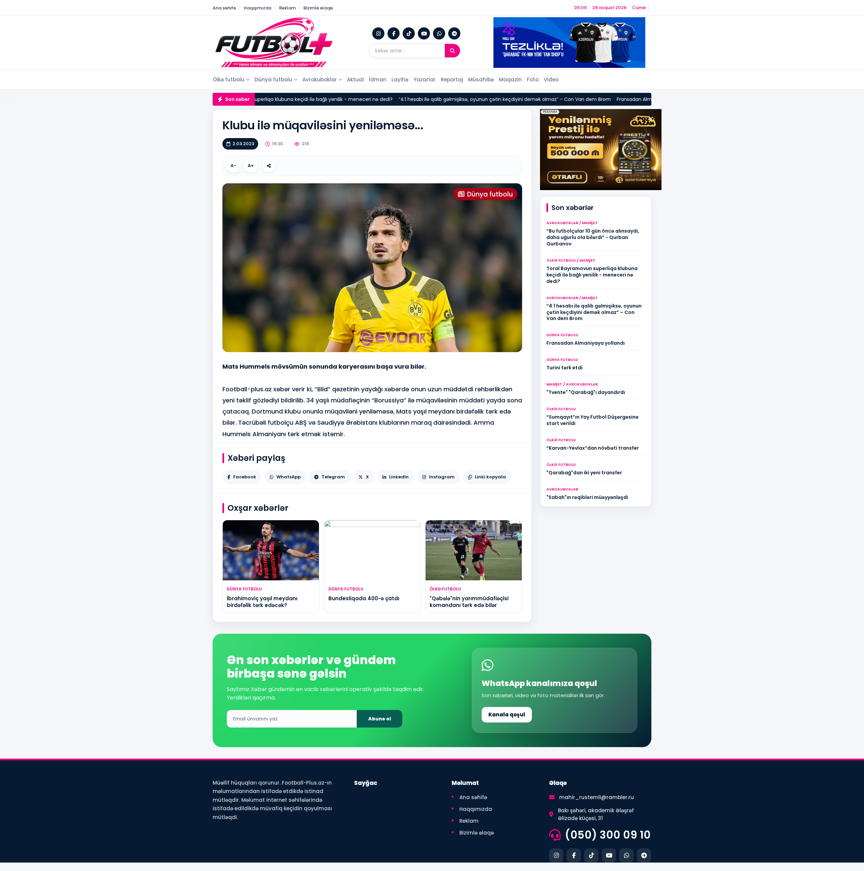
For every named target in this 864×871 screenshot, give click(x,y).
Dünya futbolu (273, 79)
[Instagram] (378, 33)
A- (233, 165)
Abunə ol (379, 718)
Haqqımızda (257, 8)
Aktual (355, 79)
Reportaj (452, 79)
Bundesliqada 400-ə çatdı (363, 598)
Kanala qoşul (506, 714)
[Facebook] (393, 33)
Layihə (400, 79)
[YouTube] (424, 33)
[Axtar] (452, 50)
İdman (377, 79)
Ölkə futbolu (228, 79)
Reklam (287, 8)
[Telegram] (454, 33)
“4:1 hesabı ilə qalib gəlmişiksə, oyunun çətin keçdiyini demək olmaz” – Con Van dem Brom (479, 99)
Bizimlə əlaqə (318, 8)
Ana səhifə (224, 8)
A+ (251, 165)
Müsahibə (481, 79)
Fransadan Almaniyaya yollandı (627, 99)
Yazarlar (424, 79)
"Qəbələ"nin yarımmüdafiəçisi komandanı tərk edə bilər (469, 602)
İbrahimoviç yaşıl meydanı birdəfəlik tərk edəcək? (262, 602)
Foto (533, 79)
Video (551, 79)
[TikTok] (409, 33)
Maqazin (510, 79)
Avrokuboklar (319, 79)
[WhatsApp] (439, 33)
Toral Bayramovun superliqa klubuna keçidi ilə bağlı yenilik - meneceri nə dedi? (274, 99)
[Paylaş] (268, 165)
